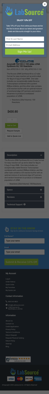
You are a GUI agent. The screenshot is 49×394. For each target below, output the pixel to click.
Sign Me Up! (25, 51)
